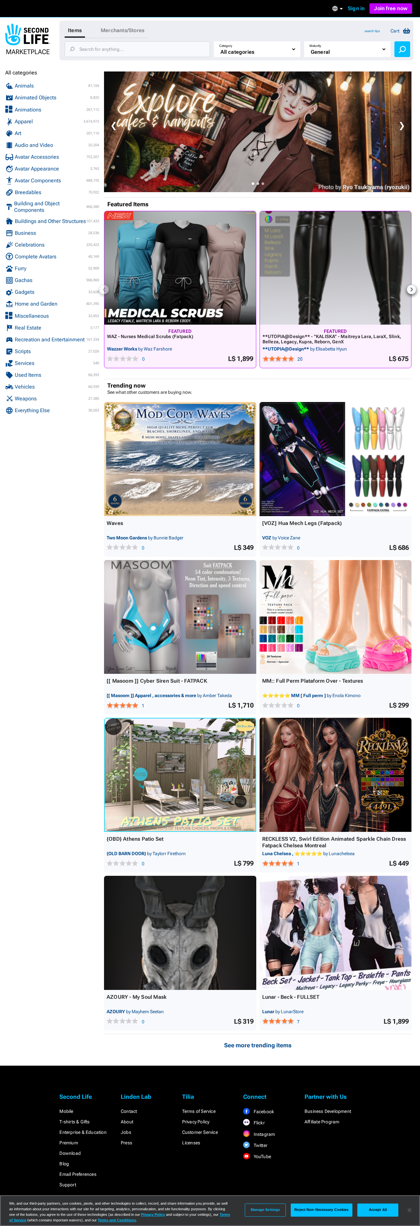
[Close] (409, 1210)
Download (70, 1153)
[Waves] (180, 459)
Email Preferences (77, 1174)
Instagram (263, 1134)
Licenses (191, 1142)
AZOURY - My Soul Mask (136, 997)
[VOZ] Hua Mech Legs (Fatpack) (302, 523)
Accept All (378, 1210)
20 (300, 359)
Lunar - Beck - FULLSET (290, 997)
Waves (115, 523)
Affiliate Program (321, 1121)
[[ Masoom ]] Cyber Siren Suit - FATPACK (157, 681)
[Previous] (104, 289)
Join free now (391, 8)
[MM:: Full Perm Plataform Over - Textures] (336, 617)
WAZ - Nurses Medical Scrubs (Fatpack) (150, 336)
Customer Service (200, 1132)
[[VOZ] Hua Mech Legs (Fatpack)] (336, 459)
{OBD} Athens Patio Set (135, 839)
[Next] (411, 289)
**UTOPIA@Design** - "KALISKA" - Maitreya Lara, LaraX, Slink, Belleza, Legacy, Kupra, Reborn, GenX (331, 339)
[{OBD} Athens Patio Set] (180, 775)
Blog (64, 1163)
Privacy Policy (196, 1121)
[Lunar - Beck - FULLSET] (336, 933)
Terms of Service (199, 1111)
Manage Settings (265, 1210)
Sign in (356, 8)
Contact (129, 1111)
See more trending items (258, 1045)
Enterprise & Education (82, 1132)
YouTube (261, 1156)
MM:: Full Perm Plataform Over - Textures (312, 681)
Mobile (66, 1111)
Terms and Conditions (117, 1220)
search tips (372, 31)
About (127, 1121)
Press (126, 1142)
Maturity (315, 46)
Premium (68, 1142)
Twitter (259, 1145)
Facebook (263, 1111)
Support (67, 1184)
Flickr (258, 1122)
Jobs (126, 1132)
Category (225, 46)
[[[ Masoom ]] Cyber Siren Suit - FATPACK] (180, 617)
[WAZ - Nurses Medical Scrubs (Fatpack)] (180, 268)
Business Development (327, 1111)
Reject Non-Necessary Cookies (321, 1210)
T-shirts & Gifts (74, 1121)
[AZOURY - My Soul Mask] (180, 933)
